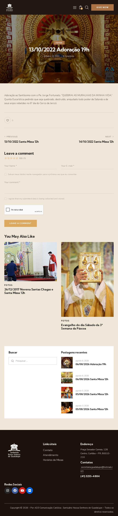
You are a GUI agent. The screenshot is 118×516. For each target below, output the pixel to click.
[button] (74, 7)
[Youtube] (22, 490)
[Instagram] (7, 490)
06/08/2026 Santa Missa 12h (92, 379)
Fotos (59, 43)
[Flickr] (29, 490)
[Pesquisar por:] (33, 360)
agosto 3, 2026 (82, 405)
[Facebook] (15, 490)
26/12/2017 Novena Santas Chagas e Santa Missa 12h (28, 291)
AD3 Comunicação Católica (48, 507)
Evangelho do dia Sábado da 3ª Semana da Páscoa (82, 326)
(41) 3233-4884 (90, 476)
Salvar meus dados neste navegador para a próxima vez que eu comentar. (42, 174)
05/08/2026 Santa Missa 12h (92, 394)
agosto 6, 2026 (82, 360)
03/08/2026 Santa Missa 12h (92, 409)
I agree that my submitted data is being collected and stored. (36, 198)
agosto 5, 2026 (82, 390)
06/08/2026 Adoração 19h (91, 364)
